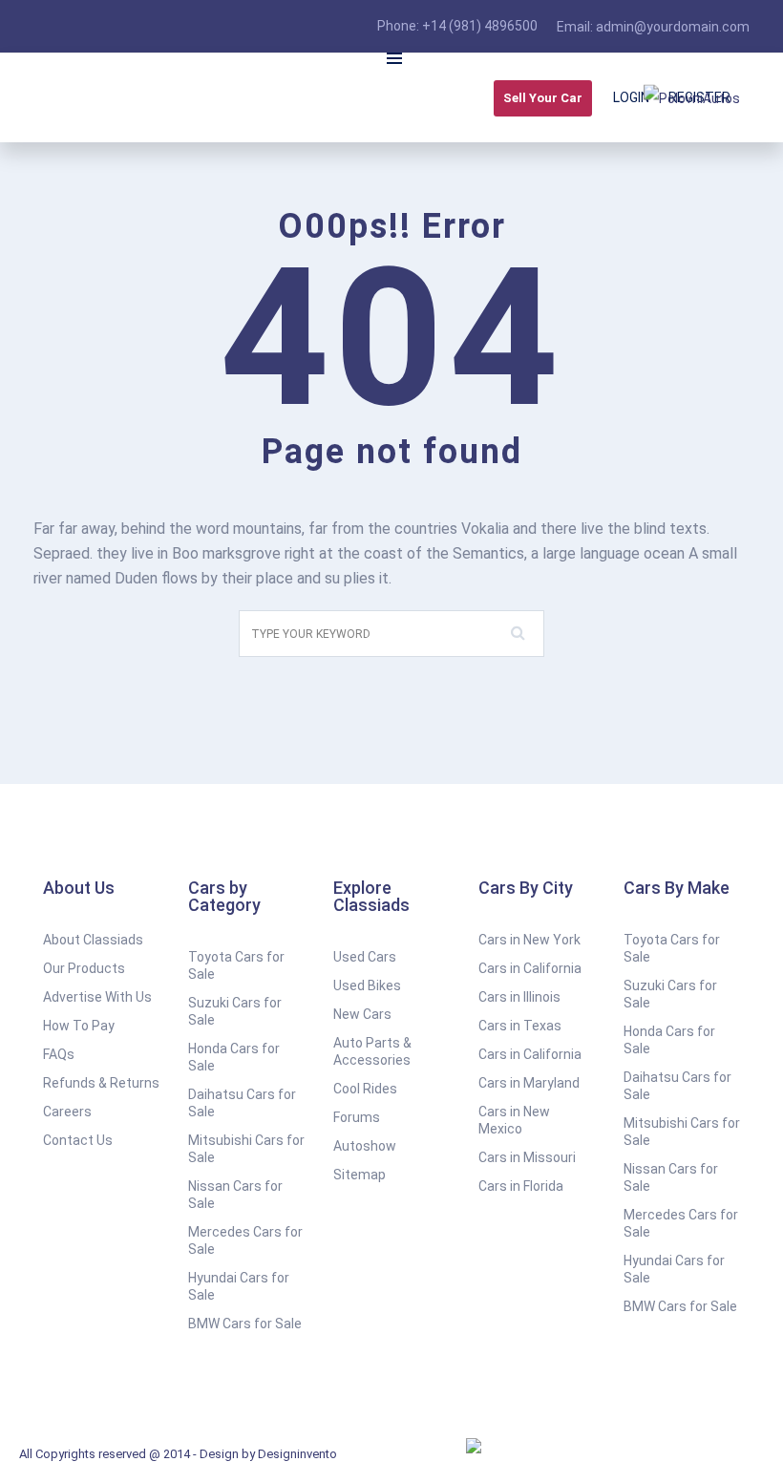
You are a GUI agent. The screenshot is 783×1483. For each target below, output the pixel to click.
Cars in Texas (519, 1025)
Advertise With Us (97, 997)
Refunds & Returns (101, 1083)
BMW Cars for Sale (245, 1323)
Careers (67, 1111)
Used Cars (364, 956)
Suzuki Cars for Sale (235, 1011)
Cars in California (530, 968)
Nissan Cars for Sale (235, 1194)
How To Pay (79, 1025)
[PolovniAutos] (692, 97)
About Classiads (93, 939)
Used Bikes (367, 985)
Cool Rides (365, 1088)
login (631, 97)
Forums (356, 1117)
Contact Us (78, 1140)
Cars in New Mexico (514, 1120)
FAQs (58, 1054)
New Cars (362, 1014)
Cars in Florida (520, 1186)
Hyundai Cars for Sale (238, 1286)
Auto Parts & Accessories (372, 1051)
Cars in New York (529, 939)
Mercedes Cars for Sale (245, 1240)
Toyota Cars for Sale (236, 965)
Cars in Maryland (529, 1083)
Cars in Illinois (519, 997)
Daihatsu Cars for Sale (242, 1103)
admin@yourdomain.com (673, 26)
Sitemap (359, 1174)
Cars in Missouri (527, 1157)
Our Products (84, 968)
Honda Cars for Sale (234, 1057)
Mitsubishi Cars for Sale (246, 1149)
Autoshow (364, 1146)
